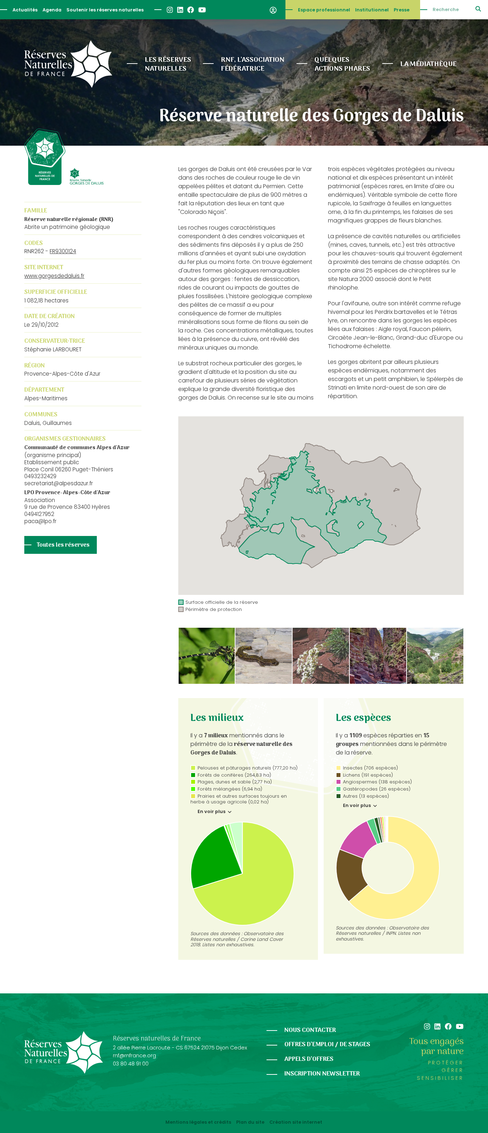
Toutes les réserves (63, 545)
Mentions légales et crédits (198, 1122)
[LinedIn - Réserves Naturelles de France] (179, 10)
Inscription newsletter (322, 1074)
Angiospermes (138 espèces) (377, 782)
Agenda (52, 10)
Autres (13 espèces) (366, 796)
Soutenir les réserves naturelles (105, 10)
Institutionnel (372, 10)
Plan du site (250, 1122)
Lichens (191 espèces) (368, 775)
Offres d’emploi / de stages (327, 1044)
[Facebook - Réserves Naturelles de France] (190, 10)
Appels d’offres (308, 1059)
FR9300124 (63, 251)
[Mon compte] (273, 9)
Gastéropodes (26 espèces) (376, 789)
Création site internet (295, 1122)
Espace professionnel (324, 10)
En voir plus (212, 811)
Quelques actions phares (342, 64)
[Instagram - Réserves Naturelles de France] (169, 10)
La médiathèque (428, 64)
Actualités (25, 10)
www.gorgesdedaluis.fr (54, 276)
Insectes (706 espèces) (370, 768)
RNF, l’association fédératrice (252, 64)
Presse (401, 10)
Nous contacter (310, 1030)
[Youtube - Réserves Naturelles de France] (201, 10)
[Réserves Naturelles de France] (68, 64)
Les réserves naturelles (168, 64)
